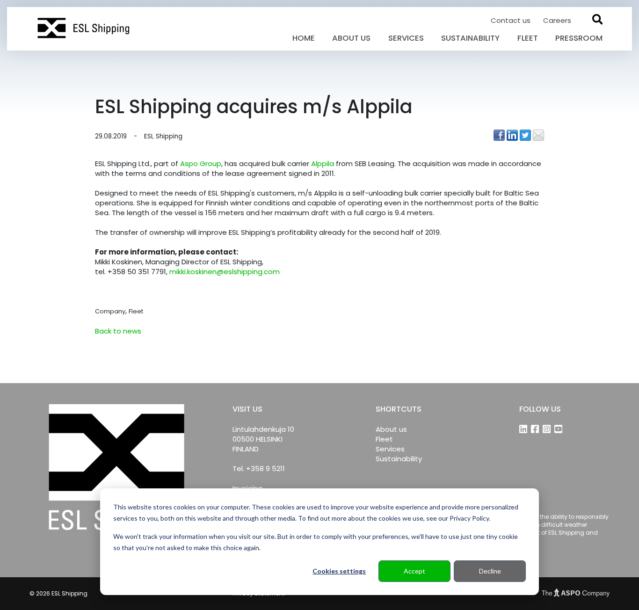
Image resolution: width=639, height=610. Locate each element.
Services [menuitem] (390, 449)
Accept (414, 571)
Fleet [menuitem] (384, 439)
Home (303, 38)
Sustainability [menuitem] (399, 459)
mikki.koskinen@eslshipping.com (224, 271)
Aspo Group (200, 163)
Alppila (322, 163)
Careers (557, 20)
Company (110, 311)
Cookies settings (339, 571)
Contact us (511, 20)
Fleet (527, 38)
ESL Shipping (163, 136)
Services (406, 38)
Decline (490, 571)
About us (351, 38)
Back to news (118, 331)
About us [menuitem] (391, 429)
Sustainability (470, 38)
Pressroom (579, 38)
